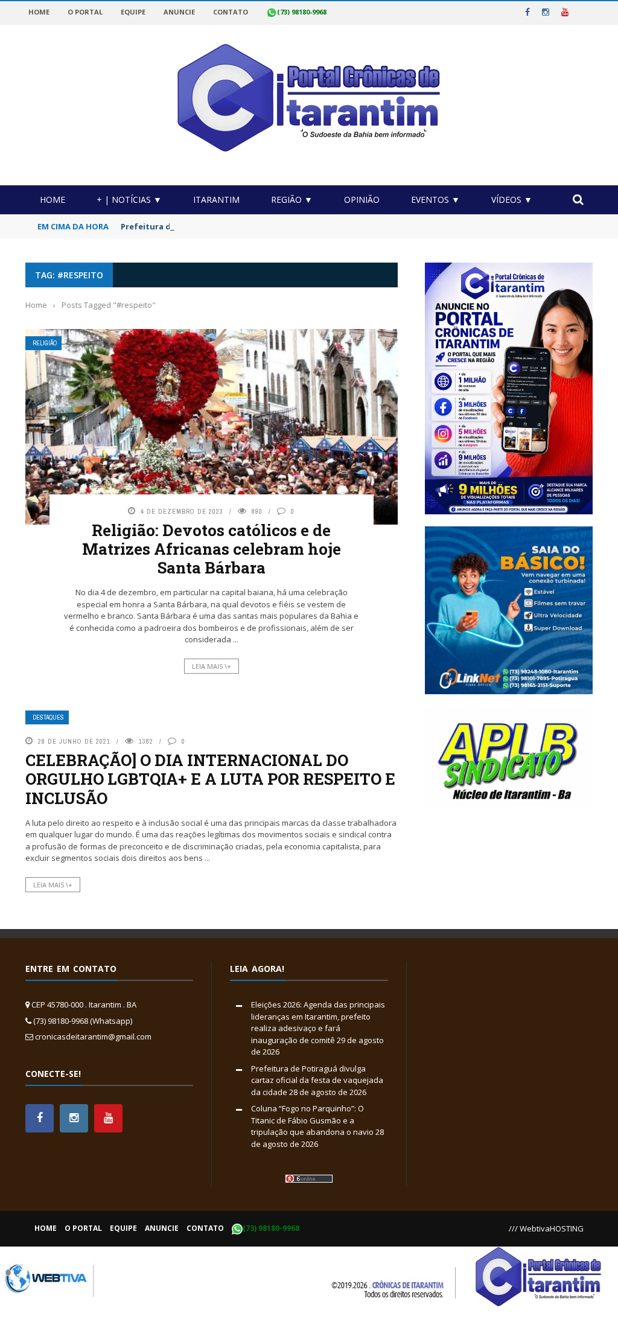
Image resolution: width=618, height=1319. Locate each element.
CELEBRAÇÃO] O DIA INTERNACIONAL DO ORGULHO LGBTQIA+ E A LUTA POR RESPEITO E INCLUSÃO (210, 779)
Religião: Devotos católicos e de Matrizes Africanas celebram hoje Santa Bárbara (211, 549)
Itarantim (216, 199)
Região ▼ (292, 199)
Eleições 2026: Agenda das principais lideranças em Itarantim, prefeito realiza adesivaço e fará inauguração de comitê (318, 1022)
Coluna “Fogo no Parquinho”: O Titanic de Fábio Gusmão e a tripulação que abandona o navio (312, 1120)
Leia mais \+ (211, 666)
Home (52, 199)
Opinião (362, 199)
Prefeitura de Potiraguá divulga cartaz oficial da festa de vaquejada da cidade (317, 1080)
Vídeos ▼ (511, 199)
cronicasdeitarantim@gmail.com (93, 1036)
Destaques (48, 717)
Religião (45, 343)
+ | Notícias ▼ (129, 199)
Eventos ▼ (435, 199)
